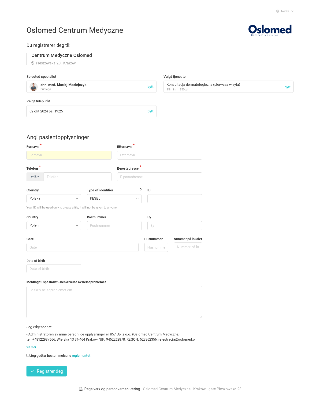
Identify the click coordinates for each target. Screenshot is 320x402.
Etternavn (124, 147)
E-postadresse (128, 168)
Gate (30, 239)
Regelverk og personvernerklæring (112, 389)
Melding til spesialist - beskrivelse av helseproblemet (66, 282)
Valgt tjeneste (175, 76)
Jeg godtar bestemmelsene (60, 355)
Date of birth (35, 261)
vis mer (31, 347)
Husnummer (153, 239)
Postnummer (96, 217)
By (149, 217)
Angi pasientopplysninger (57, 137)
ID (149, 190)
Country (32, 190)
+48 (34, 177)
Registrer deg (49, 371)
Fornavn (32, 147)
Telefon (32, 168)
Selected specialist (41, 76)
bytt (287, 87)
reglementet (81, 355)
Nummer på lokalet (188, 239)
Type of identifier (100, 190)
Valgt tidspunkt (38, 101)
